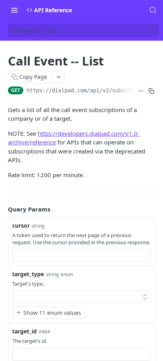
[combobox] (81, 255)
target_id (24, 331)
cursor (21, 225)
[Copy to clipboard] (151, 91)
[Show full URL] (141, 91)
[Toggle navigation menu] (14, 10)
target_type (28, 274)
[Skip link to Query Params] (2, 209)
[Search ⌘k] (152, 10)
